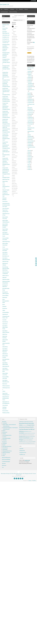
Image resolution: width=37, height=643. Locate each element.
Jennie (16, 104)
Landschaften (30, 120)
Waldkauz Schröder (24, 443)
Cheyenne (13, 62)
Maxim (13, 133)
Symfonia (13, 178)
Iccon (17, 100)
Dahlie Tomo (4, 334)
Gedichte (4, 436)
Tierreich (29, 150)
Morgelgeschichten (22, 436)
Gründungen (4, 423)
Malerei (3, 430)
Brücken (29, 72)
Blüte (15, 52)
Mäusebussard (5, 314)
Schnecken (30, 156)
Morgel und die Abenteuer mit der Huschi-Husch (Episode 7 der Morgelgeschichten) (6, 114)
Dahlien (20, 425)
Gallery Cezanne (14, 81)
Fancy (15, 71)
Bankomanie (4, 297)
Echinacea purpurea (6, 385)
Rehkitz (29, 436)
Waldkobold (28, 443)
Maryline (13, 131)
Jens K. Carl (14, 105)
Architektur (30, 71)
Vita (3, 467)
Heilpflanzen (30, 99)
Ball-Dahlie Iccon (5, 256)
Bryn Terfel (15, 55)
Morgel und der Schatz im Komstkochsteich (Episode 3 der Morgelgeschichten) (6, 145)
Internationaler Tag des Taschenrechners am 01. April (6, 205)
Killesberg (13, 125)
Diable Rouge (14, 70)
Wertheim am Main (5, 412)
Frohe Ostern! (4, 201)
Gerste (3, 247)
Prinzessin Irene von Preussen (15, 154)
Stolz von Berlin (14, 173)
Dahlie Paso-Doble (5, 279)
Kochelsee (13, 126)
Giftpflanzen (30, 96)
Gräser (29, 97)
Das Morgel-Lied (5, 39)
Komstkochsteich (26, 431)
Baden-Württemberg (30, 421)
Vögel (29, 161)
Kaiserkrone (4, 308)
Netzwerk (4, 463)
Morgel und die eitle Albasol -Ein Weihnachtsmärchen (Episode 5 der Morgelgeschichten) (6, 128)
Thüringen (24, 441)
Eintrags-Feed (22, 450)
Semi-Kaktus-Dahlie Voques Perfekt (5, 327)
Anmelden (21, 448)
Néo (12, 141)
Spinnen (29, 158)
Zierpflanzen (30, 102)
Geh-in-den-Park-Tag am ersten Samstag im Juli (5, 210)
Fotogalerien (4, 441)
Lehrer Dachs (28, 433)
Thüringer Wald (31, 441)
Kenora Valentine (15, 121)
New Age (15, 141)
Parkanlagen (30, 84)
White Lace (14, 191)
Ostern (29, 115)
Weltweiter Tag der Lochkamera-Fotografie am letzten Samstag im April (5, 193)
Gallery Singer (14, 84)
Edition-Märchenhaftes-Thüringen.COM (17, 473)
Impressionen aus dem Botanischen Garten (5, 398)
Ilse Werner (14, 102)
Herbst (13, 96)
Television (13, 180)
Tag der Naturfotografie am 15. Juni (5, 186)
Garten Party (14, 86)
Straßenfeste (30, 117)
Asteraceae (14, 45)
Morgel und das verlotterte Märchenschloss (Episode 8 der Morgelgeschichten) (6, 106)
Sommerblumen (14, 168)
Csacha (16, 63)
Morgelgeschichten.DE (28, 473)
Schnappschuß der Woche (7, 450)
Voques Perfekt (14, 189)
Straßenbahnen (30, 110)
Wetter (29, 164)
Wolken (29, 169)
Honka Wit (13, 100)
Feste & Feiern (30, 112)
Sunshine (13, 176)
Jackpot (13, 104)
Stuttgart (13, 175)
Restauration (4, 432)
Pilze (28, 125)
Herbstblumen (14, 97)
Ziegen (29, 162)
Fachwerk (30, 78)
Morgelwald (26, 436)
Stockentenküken (5, 312)
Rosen (3, 304)
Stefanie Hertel (14, 172)
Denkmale (30, 77)
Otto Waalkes (14, 144)
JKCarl (16, 26)
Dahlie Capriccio (5, 275)
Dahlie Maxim (5, 353)
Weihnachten (30, 118)
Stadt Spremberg (14, 170)
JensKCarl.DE (27, 460)
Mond (29, 166)
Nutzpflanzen (30, 100)
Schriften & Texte (31, 131)
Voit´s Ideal (15, 188)
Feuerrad (13, 75)
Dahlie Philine (5, 346)
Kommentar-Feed (23, 452)
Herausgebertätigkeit (7, 438)
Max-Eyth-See (5, 321)
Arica (15, 44)
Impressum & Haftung (6, 459)
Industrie (29, 80)
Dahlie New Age (5, 261)
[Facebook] (30, 0)
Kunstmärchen (25, 433)
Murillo (15, 139)
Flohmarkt (4, 306)
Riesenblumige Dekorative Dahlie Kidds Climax (5, 268)
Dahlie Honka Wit (5, 366)
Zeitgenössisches (31, 89)
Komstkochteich (29, 431)
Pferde (29, 155)
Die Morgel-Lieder (31, 104)
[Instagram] (32, 0)
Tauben (29, 159)
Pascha (3, 236)
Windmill (13, 193)
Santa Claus (14, 162)
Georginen (29, 425)
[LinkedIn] (33, 0)
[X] (34, 0)
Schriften (4, 433)
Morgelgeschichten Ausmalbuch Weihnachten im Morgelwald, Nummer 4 (6, 47)
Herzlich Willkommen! (6, 457)
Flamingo (13, 76)
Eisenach (29, 139)
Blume (13, 52)
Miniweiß (13, 138)
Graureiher (4, 319)
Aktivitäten (4, 421)
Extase (13, 71)
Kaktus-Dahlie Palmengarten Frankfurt (5, 226)
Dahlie (15, 65)
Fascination (14, 73)
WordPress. (34, 480)
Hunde (29, 152)
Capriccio (13, 57)
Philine (15, 149)
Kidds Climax (14, 123)
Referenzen (4, 465)
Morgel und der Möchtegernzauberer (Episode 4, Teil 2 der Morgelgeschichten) (6, 91)
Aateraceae (21, 421)
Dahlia (13, 65)
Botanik (29, 93)
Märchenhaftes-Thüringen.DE (6, 473)
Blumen (14, 31)
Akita (16, 36)
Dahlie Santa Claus (5, 179)
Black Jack (13, 49)
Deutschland (14, 68)
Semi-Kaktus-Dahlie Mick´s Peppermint (5, 350)
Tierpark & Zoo (31, 86)
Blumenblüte (21, 423)
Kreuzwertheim (5, 410)
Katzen (29, 153)
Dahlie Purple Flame (6, 241)
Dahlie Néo (4, 277)
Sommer (13, 167)
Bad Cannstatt (30, 137)
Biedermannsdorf (15, 47)
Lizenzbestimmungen (6, 461)
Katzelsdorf (14, 117)
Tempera (29, 480)
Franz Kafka (14, 79)
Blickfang (13, 50)
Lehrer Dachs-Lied (5, 35)
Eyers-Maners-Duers (25, 425)
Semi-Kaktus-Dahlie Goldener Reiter (5, 370)
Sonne (29, 167)
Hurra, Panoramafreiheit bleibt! (5, 301)
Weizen (3, 391)
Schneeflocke (14, 165)
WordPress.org (22, 454)
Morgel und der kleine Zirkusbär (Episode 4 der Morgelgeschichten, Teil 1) (6, 137)
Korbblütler (14, 128)
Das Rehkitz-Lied (5, 37)
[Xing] (36, 0)
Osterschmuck (5, 405)
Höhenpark (14, 99)
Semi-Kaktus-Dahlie (32, 436)
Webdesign (4, 439)
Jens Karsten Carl (4, 4)
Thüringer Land (27, 441)
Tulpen (3, 310)
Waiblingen (30, 145)
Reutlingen (30, 142)
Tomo (15, 183)
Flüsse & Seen (30, 122)
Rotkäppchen (14, 160)
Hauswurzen (4, 383)
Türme (29, 88)
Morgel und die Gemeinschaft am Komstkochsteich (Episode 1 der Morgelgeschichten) (6, 170)
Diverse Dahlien (5, 295)
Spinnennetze (4, 323)
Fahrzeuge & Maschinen (6, 446)
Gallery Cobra (14, 83)
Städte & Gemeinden (6, 452)
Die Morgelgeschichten (7, 435)
